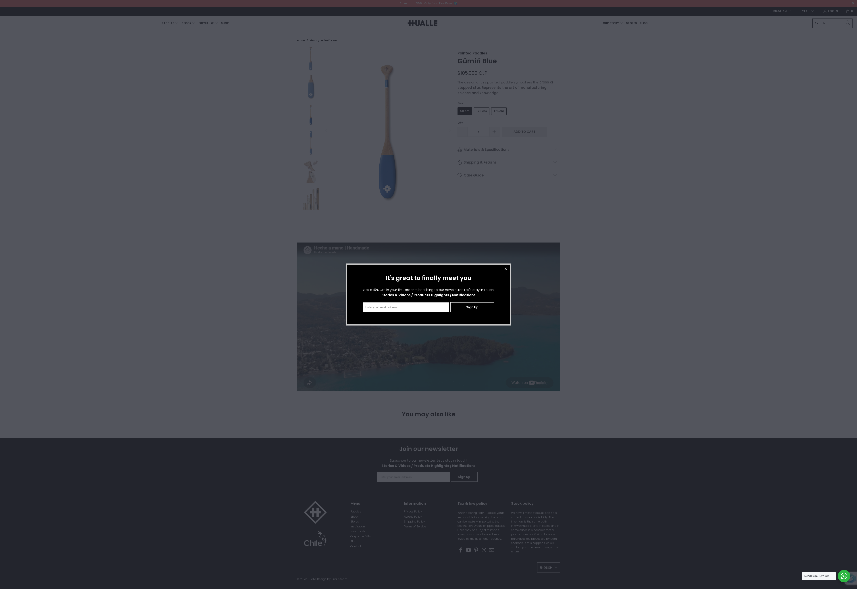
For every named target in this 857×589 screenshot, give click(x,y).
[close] (506, 269)
